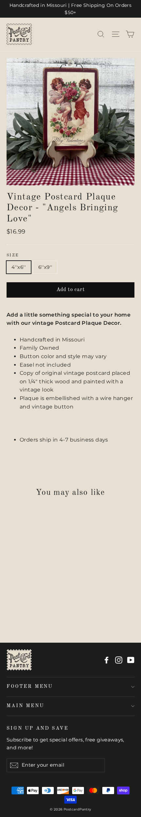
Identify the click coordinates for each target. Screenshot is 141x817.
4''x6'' (18, 267)
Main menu (25, 706)
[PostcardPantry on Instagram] (118, 660)
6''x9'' (45, 267)
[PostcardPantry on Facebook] (106, 660)
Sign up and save (38, 728)
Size (13, 255)
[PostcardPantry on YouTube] (130, 660)
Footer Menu (30, 686)
